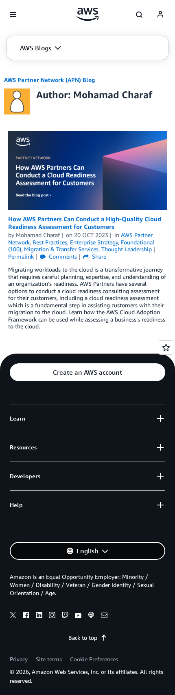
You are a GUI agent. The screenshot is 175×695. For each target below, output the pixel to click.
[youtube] (78, 616)
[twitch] (65, 616)
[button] (40, 48)
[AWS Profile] (160, 14)
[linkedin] (39, 616)
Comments (62, 256)
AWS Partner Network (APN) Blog (49, 79)
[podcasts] (91, 616)
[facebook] (26, 616)
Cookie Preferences (94, 659)
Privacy (19, 659)
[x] (13, 616)
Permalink (21, 256)
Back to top (82, 637)
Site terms (49, 659)
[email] (104, 616)
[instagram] (52, 616)
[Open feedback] (166, 347)
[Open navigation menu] (13, 14)
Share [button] (98, 256)
